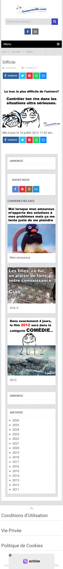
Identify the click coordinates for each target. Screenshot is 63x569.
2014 (15, 475)
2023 (15, 434)
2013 (15, 480)
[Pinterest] (22, 189)
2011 (15, 489)
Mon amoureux (20, 257)
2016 (15, 466)
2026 (15, 420)
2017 (15, 462)
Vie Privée (11, 530)
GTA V (14, 308)
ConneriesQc (10, 68)
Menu (7, 44)
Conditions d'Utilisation (24, 515)
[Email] (36, 189)
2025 (15, 425)
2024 (15, 429)
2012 (13, 380)
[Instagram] (29, 189)
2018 (15, 457)
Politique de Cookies (22, 545)
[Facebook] (15, 189)
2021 (15, 443)
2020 (15, 448)
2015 (15, 471)
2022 (15, 439)
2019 (15, 452)
